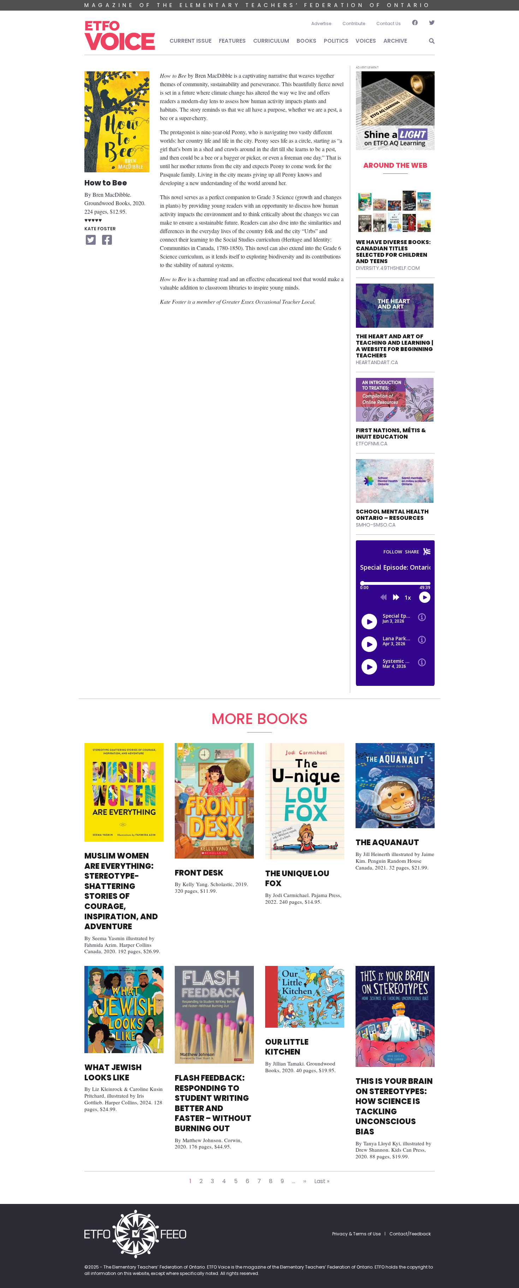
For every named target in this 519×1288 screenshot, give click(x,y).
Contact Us (388, 23)
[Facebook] (414, 24)
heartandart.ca (377, 362)
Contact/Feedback (410, 1234)
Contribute (353, 23)
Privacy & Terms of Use (356, 1234)
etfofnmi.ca (371, 443)
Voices (366, 40)
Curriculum (271, 40)
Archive (395, 40)
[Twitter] (429, 24)
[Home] (119, 35)
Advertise (321, 23)
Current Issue (190, 40)
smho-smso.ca (375, 524)
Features (232, 40)
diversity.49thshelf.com (388, 268)
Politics (336, 40)
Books (306, 40)
